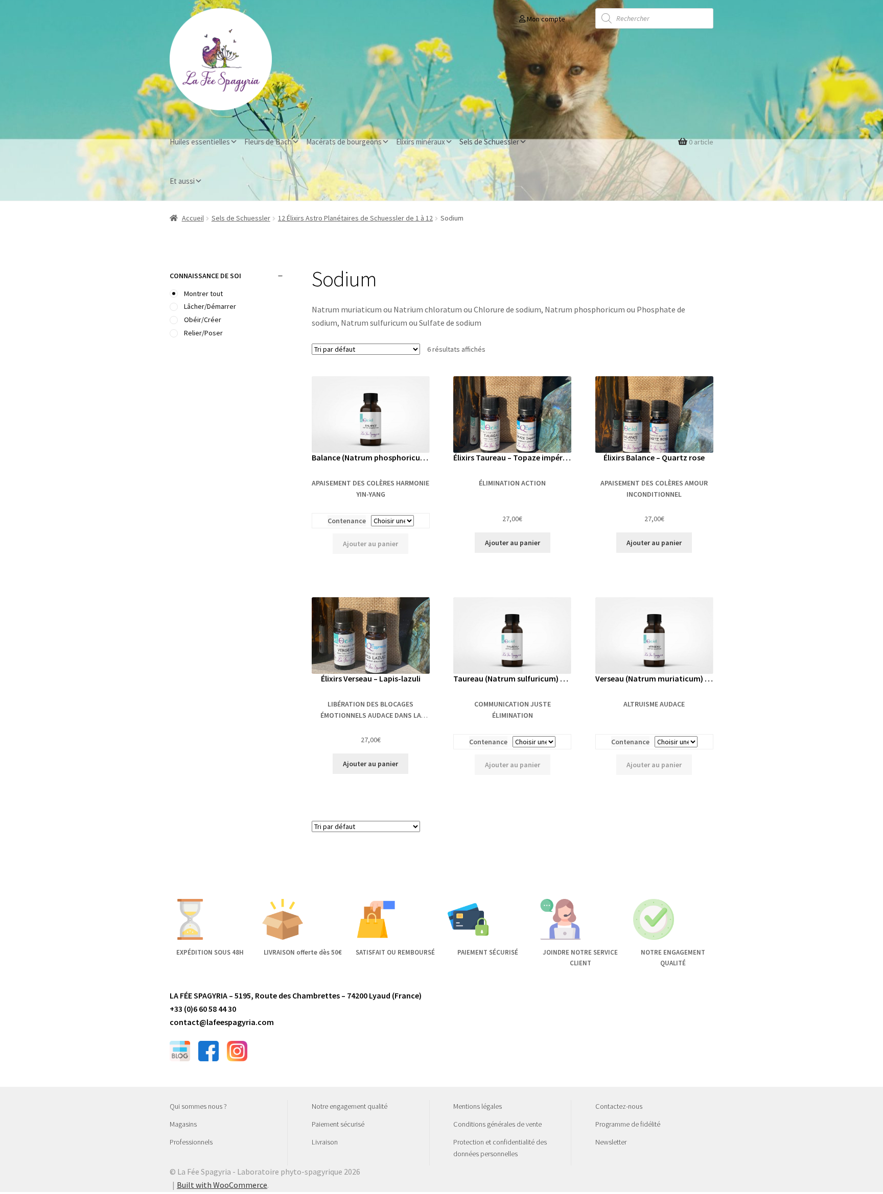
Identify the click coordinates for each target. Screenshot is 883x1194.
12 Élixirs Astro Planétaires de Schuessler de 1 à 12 (355, 218)
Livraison (325, 1142)
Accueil (193, 218)
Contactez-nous (618, 1106)
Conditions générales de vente (497, 1124)
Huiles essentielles (200, 142)
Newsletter (610, 1142)
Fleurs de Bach (268, 142)
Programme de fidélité (627, 1124)
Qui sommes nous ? (198, 1106)
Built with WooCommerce (222, 1185)
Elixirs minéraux (420, 142)
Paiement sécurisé (338, 1124)
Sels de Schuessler (489, 142)
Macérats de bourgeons (344, 142)
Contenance (347, 520)
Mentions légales (477, 1106)
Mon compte (545, 18)
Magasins (183, 1124)
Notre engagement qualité (349, 1106)
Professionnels (191, 1142)
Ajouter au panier (370, 543)
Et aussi (182, 181)
